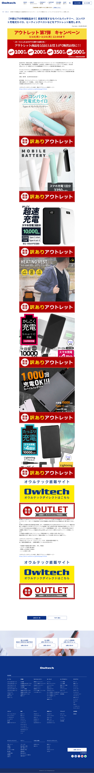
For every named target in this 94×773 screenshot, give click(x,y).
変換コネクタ (9, 695)
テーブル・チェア (63, 715)
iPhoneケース (36, 713)
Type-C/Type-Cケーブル (11, 685)
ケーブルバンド (23, 720)
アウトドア (62, 711)
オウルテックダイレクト (52, 740)
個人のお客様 (77, 3)
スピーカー (49, 681)
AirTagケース (36, 720)
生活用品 (75, 711)
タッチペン (22, 717)
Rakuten (48, 747)
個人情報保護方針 (83, 752)
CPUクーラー (75, 685)
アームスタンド (10, 719)
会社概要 (8, 747)
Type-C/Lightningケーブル (12, 681)
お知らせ (8, 756)
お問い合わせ (24, 645)
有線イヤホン (49, 687)
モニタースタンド (76, 708)
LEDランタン (62, 713)
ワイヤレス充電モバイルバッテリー (40, 683)
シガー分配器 (62, 683)
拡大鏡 (8, 720)
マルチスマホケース (37, 715)
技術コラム (36, 746)
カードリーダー (76, 688)
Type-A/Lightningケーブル (12, 683)
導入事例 (8, 751)
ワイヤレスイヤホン (50, 685)
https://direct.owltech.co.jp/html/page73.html (33, 89)
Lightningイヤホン (50, 688)
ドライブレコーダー (63, 688)
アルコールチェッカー (64, 692)
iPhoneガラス (49, 713)
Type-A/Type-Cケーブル (11, 687)
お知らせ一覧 (36, 618)
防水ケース (22, 713)
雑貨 (21, 711)
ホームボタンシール (50, 720)
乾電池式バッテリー (37, 688)
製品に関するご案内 (24, 746)
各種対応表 (22, 751)
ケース (35, 711)
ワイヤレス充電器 (24, 688)
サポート (22, 740)
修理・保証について (24, 747)
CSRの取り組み (10, 753)
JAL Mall (48, 751)
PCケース (75, 681)
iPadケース (36, 717)
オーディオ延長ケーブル (51, 695)
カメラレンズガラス (50, 715)
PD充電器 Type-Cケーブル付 (26, 685)
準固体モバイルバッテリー (38, 681)
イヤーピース (49, 697)
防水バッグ (22, 715)
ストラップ (22, 731)
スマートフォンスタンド (11, 713)
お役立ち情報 (36, 740)
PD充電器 (22, 681)
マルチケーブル (10, 692)
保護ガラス (49, 711)
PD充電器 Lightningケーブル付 (26, 683)
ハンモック (62, 717)
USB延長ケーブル (10, 694)
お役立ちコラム (36, 744)
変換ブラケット (76, 697)
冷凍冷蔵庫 (62, 720)
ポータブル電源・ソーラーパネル (39, 690)
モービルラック (76, 692)
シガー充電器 (62, 681)
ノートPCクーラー (76, 706)
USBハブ (75, 704)
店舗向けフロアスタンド (11, 722)
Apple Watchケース (37, 722)
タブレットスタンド (10, 715)
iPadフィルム (49, 717)
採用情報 (8, 754)
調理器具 (75, 713)
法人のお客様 (87, 3)
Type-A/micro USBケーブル (12, 690)
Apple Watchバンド (24, 729)
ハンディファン (23, 722)
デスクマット (23, 719)
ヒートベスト (62, 719)
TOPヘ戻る (57, 618)
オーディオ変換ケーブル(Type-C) (53, 694)
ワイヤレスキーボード (24, 727)
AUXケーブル (62, 690)
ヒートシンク (75, 699)
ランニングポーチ (24, 726)
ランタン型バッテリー (37, 692)
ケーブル (9, 679)
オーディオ (49, 679)
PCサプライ (75, 679)
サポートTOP (23, 744)
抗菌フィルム (49, 719)
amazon (48, 746)
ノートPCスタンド (10, 717)
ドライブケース (76, 695)
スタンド (9, 711)
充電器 (22, 679)
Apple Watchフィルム (51, 722)
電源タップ (22, 695)
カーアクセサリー (63, 679)
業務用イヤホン (49, 699)
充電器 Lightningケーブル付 (25, 690)
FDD (74, 702)
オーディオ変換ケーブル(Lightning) (53, 692)
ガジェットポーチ (24, 724)
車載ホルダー (62, 687)
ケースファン (75, 687)
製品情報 (9, 675)
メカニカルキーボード (77, 694)
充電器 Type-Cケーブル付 (25, 694)
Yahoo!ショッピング (50, 749)
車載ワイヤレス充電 (63, 685)
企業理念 (8, 746)
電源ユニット (75, 683)
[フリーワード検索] (70, 3)
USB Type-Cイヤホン (50, 690)
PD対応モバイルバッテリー (38, 685)
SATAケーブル (75, 690)
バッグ (22, 733)
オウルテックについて (12, 740)
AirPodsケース (36, 719)
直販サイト (49, 744)
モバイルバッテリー (38, 679)
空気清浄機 (62, 694)
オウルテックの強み (10, 749)
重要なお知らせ (23, 753)
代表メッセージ (10, 744)
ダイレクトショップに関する (26, 755)
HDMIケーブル (9, 697)
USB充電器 (22, 687)
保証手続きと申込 (24, 749)
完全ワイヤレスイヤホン (51, 683)
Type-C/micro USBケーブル (12, 688)
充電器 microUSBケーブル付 (25, 692)
